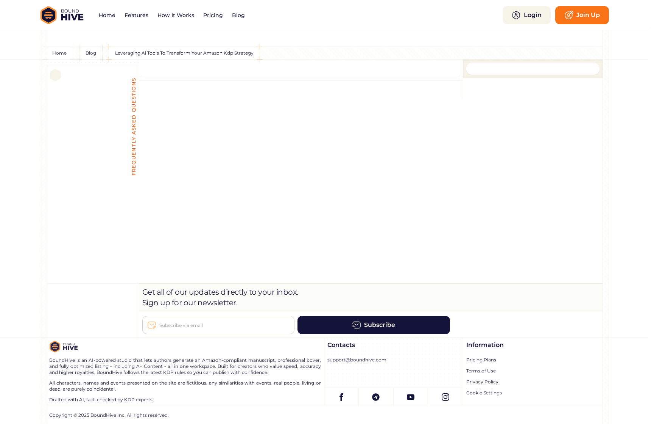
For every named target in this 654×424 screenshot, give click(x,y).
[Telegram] (376, 397)
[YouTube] (411, 397)
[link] (107, 15)
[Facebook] (341, 397)
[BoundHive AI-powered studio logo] (67, 15)
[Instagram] (445, 397)
